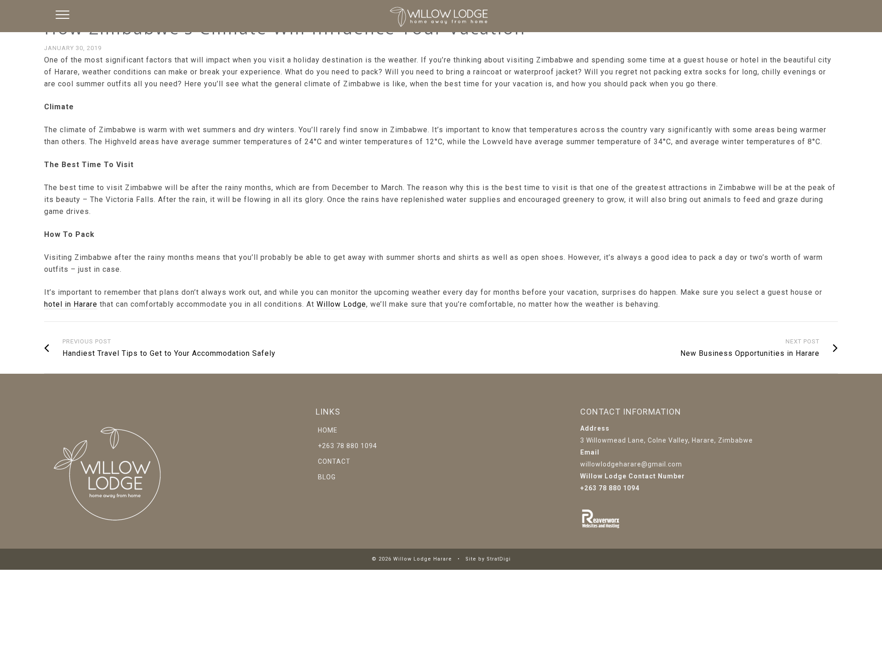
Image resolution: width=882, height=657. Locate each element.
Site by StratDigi (488, 559)
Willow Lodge (341, 304)
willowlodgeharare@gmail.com (631, 464)
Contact (334, 461)
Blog (327, 477)
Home (328, 430)
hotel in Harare (70, 304)
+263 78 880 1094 (347, 445)
